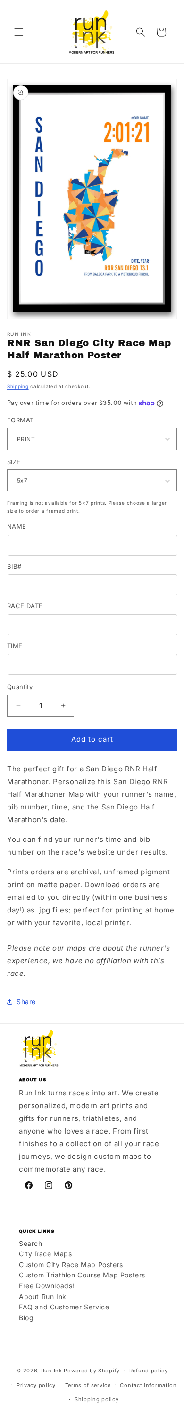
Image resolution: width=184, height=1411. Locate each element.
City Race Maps (45, 1254)
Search (30, 1243)
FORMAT (20, 420)
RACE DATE (25, 606)
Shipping (18, 386)
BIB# (14, 566)
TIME (15, 646)
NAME (16, 526)
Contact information (148, 1385)
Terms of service (88, 1385)
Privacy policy (36, 1385)
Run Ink (51, 1370)
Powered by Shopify (92, 1370)
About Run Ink (43, 1296)
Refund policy (148, 1370)
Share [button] (26, 1002)
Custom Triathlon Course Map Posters (82, 1275)
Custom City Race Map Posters (71, 1264)
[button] (18, 32)
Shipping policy (97, 1399)
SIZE (14, 462)
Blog (26, 1318)
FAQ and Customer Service (64, 1307)
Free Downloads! (47, 1286)
